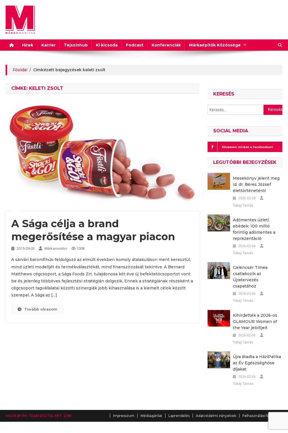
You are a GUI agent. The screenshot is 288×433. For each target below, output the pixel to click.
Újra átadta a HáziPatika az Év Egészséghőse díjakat (257, 363)
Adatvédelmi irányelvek (216, 416)
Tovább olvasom (40, 309)
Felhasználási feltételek (262, 416)
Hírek (27, 45)
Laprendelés (179, 416)
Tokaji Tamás (243, 205)
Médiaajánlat (151, 416)
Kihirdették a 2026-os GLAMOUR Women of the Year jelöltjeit (255, 321)
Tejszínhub (76, 45)
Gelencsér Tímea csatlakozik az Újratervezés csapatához (250, 277)
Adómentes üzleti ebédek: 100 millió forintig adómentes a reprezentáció (254, 229)
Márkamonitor (55, 248)
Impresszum (123, 416)
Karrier (48, 45)
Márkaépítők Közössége (215, 45)
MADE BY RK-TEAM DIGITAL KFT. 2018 (38, 416)
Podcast (134, 45)
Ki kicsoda (107, 45)
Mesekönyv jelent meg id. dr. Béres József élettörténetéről (256, 184)
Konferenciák (166, 45)
